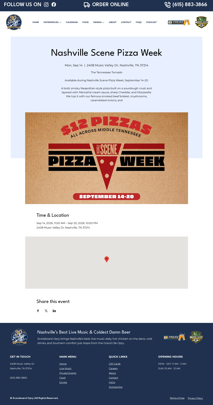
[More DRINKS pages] (103, 22)
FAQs (112, 382)
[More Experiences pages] (60, 22)
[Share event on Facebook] (38, 310)
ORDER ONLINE (110, 4)
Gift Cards (114, 363)
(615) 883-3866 (190, 4)
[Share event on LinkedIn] (54, 310)
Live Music (65, 368)
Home (63, 363)
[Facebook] (54, 4)
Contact (113, 377)
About (112, 373)
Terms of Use (177, 398)
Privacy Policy (195, 398)
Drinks (63, 382)
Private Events (67, 373)
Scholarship (115, 387)
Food (62, 377)
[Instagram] (46, 4)
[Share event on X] (46, 310)
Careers (113, 368)
